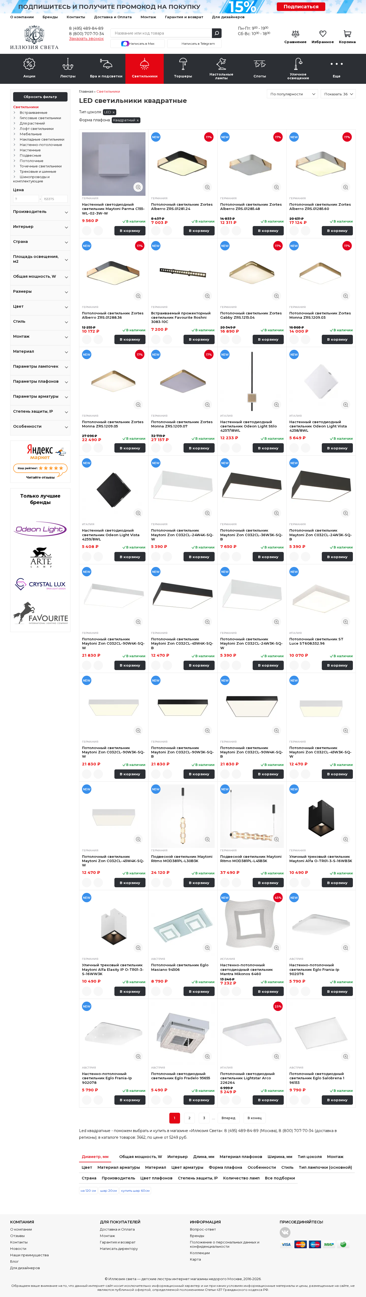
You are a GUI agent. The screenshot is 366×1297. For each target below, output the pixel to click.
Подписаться (301, 7)
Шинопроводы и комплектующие (31, 179)
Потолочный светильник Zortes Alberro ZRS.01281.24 (182, 206)
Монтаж (148, 17)
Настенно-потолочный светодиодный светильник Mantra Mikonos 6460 (246, 969)
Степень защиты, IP (198, 1178)
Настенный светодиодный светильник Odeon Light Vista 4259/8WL (111, 534)
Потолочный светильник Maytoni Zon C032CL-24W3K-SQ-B (320, 534)
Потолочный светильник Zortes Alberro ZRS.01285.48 (251, 206)
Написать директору (119, 1248)
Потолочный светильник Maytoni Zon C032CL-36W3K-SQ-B (251, 534)
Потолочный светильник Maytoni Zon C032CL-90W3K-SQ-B (182, 752)
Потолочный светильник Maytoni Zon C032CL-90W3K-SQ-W (113, 752)
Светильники (26, 107)
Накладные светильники (42, 139)
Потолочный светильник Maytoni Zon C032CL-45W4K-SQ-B (182, 643)
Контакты (76, 17)
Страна (89, 1178)
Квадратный (124, 120)
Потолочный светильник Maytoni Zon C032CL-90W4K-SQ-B (251, 752)
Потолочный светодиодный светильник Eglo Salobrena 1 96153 (316, 1078)
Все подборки (280, 1178)
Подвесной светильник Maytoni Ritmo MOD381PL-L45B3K (251, 858)
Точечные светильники (41, 166)
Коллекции (200, 1253)
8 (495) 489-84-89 (86, 28)
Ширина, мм (280, 1156)
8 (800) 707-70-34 (86, 33)
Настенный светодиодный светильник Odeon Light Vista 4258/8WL (318, 426)
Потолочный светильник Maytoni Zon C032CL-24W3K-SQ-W (251, 643)
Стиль (287, 1167)
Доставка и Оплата (113, 17)
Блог (14, 1261)
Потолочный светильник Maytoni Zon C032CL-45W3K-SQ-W (320, 752)
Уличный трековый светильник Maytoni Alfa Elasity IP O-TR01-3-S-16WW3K (113, 969)
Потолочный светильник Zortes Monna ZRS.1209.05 (113, 424)
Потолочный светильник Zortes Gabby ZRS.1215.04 (251, 315)
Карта (195, 1259)
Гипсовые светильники (40, 118)
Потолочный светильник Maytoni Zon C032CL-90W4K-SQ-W (113, 643)
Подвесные (30, 155)
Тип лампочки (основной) (325, 1167)
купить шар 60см (135, 1191)
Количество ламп (241, 1178)
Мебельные (31, 134)
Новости (18, 1248)
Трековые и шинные (38, 171)
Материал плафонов (241, 1156)
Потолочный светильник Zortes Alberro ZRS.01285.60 (320, 206)
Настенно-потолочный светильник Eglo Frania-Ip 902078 (107, 1078)
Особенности (262, 1167)
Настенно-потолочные (41, 144)
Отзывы (17, 1236)
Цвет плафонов (156, 1178)
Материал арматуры (119, 1167)
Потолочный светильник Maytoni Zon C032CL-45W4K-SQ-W (113, 860)
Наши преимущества (29, 1255)
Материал (155, 1167)
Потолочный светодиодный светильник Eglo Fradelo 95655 (180, 1076)
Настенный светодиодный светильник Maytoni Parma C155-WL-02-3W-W (113, 208)
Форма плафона (225, 1167)
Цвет (87, 1167)
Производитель (118, 1178)
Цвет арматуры (187, 1167)
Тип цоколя (310, 1156)
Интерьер (177, 1156)
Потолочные (31, 161)
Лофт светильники (37, 128)
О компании (22, 17)
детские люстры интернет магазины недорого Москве (191, 1279)
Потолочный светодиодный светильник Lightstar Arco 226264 (247, 1078)
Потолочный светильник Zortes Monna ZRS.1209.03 (320, 315)
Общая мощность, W (140, 1156)
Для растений (32, 123)
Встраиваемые (33, 112)
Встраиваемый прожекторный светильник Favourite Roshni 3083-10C (181, 317)
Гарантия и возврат (184, 17)
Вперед (229, 1118)
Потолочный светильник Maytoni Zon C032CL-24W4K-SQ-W (182, 534)
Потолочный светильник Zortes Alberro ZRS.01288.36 (113, 315)
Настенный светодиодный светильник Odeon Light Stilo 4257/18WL (248, 426)
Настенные (30, 150)
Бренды (50, 17)
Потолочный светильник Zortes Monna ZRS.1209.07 (182, 424)
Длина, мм (203, 1156)
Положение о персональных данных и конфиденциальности (224, 1244)
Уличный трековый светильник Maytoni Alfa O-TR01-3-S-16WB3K (320, 858)
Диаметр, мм (95, 1156)
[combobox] (292, 93)
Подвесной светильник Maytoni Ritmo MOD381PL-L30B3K (181, 858)
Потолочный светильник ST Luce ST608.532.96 (316, 641)
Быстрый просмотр (138, 187)
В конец (255, 1118)
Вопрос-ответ (203, 1229)
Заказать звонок (86, 38)
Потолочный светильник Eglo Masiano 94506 (179, 967)
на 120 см (88, 1191)
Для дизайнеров (228, 17)
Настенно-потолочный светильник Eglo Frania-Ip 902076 (314, 969)
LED (107, 112)
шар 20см (108, 1191)
